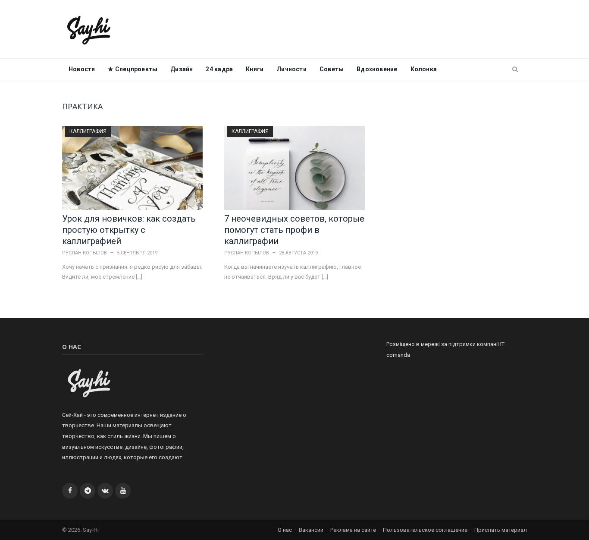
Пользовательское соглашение (425, 530)
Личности (291, 69)
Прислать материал (500, 530)
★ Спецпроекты (132, 69)
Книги (254, 69)
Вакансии (311, 530)
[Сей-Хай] (89, 29)
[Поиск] (515, 69)
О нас (285, 530)
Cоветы (332, 69)
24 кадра (219, 69)
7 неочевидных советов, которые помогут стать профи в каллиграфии (294, 229)
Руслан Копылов (84, 253)
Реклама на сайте (353, 530)
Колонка (423, 69)
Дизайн (181, 69)
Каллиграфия (88, 131)
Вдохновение (377, 69)
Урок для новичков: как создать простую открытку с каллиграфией (129, 229)
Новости (82, 69)
